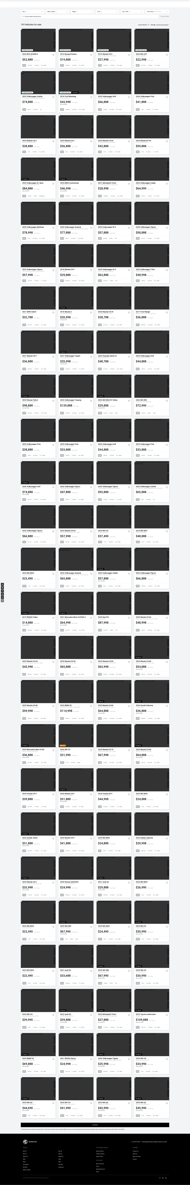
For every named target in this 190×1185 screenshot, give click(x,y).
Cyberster (61, 1167)
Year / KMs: (125, 11)
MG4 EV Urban (26, 1170)
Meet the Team (136, 1156)
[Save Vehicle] (53, 55)
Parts (97, 1166)
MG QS (60, 1154)
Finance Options (100, 1154)
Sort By (153, 25)
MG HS (60, 1151)
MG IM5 (60, 1164)
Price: (98, 11)
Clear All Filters (165, 16)
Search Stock (99, 1156)
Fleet (97, 1171)
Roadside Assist (100, 1169)
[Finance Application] (2, 587)
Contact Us (135, 1151)
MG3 (24, 1159)
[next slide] (55, 40)
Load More (95, 1125)
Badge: (74, 11)
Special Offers (100, 1151)
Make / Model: (51, 11)
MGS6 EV (60, 1156)
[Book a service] (2, 590)
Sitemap (46, 1177)
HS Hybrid (25, 1164)
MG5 (24, 1162)
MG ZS (25, 1154)
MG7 (59, 1162)
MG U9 (24, 1151)
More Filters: (150, 11)
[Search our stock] (2, 594)
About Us (135, 1154)
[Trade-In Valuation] (2, 584)
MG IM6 (25, 1167)
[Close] (2, 600)
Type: (23, 11)
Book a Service (100, 1163)
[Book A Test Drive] (2, 597)
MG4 (59, 1159)
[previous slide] (22, 40)
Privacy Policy (41, 1177)
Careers (135, 1159)
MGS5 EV (25, 1156)
